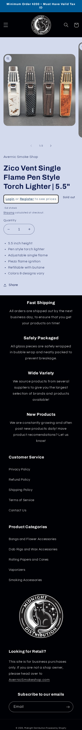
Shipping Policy (20, 490)
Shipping (8, 212)
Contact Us (17, 510)
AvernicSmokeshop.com (29, 679)
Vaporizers (17, 569)
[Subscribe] (68, 706)
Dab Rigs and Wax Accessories (33, 549)
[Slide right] (51, 145)
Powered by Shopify (56, 728)
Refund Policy (19, 479)
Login (10, 199)
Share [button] (13, 285)
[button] (6, 25)
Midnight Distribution (34, 728)
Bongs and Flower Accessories (32, 539)
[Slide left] (31, 145)
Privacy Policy (19, 469)
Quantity (9, 220)
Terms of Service (21, 500)
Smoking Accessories (25, 580)
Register (27, 199)
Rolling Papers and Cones (29, 559)
